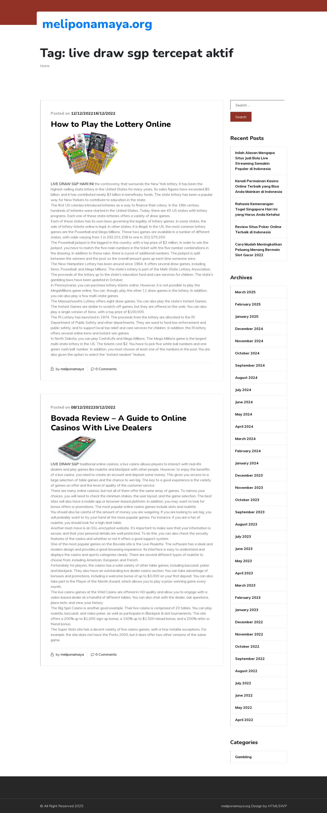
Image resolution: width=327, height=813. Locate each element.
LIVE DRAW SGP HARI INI (72, 184)
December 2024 (249, 328)
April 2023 (244, 573)
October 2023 (247, 499)
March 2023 (245, 585)
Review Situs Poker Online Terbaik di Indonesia (258, 229)
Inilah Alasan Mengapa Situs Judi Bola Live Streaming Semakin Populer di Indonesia (255, 160)
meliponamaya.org (66, 23)
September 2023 (250, 512)
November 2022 (249, 634)
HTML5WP (277, 806)
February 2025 (248, 304)
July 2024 (243, 390)
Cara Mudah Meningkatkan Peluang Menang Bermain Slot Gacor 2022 (258, 249)
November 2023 (249, 487)
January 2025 (246, 316)
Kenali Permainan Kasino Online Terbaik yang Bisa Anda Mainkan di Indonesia (258, 186)
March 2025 (245, 292)
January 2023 (246, 609)
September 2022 (250, 658)
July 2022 (243, 683)
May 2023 (243, 561)
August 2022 (246, 671)
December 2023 (249, 475)
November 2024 (249, 341)
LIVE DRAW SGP (65, 464)
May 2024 (243, 414)
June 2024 (244, 402)
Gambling (243, 757)
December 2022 (249, 622)
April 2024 (244, 426)
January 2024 (246, 463)
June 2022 (244, 695)
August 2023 (246, 524)
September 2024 (250, 365)
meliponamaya (72, 369)
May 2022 (243, 707)
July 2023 (243, 536)
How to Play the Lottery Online (111, 124)
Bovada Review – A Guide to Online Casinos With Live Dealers (118, 423)
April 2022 (244, 719)
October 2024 (247, 353)
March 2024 (245, 438)
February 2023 (248, 597)
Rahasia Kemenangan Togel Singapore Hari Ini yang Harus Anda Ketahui (257, 209)
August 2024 (246, 377)
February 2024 (248, 451)
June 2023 (244, 548)
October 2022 (247, 646)
